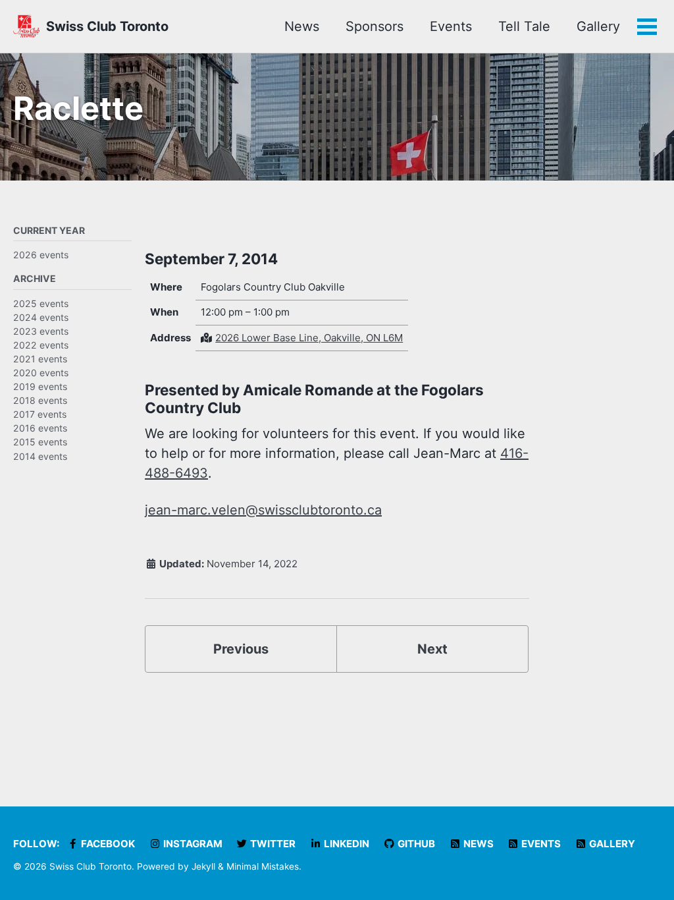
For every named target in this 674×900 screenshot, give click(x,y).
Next (432, 649)
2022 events (40, 345)
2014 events (40, 456)
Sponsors (374, 26)
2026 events (40, 254)
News (301, 26)
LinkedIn (345, 843)
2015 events (40, 441)
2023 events (40, 331)
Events (451, 26)
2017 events (39, 414)
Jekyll (203, 866)
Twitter (272, 843)
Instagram (191, 843)
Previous (241, 649)
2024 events (40, 317)
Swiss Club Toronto (107, 26)
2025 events (40, 303)
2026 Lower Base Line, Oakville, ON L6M (309, 337)
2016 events (40, 428)
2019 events (40, 386)
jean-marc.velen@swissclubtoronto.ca (263, 510)
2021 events (40, 358)
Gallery (598, 26)
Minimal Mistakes (262, 866)
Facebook (107, 843)
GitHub (415, 843)
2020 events (40, 372)
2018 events (40, 400)
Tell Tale (524, 26)
